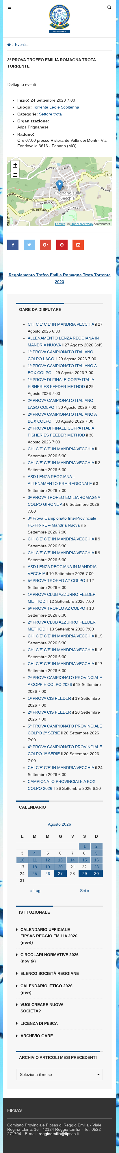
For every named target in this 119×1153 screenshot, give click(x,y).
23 (96, 867)
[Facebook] (12, 245)
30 (96, 873)
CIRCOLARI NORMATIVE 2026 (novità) (50, 957)
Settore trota (50, 114)
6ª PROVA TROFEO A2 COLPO (56, 608)
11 (35, 860)
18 (34, 867)
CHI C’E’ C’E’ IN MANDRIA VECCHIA (61, 324)
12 (47, 860)
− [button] (15, 173)
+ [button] (15, 164)
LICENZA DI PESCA (39, 1023)
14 (72, 860)
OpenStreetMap (81, 223)
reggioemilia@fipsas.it (59, 1133)
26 (47, 873)
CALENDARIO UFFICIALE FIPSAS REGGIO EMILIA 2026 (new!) (49, 936)
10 (22, 860)
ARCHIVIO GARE (37, 1035)
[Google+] (45, 245)
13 (60, 860)
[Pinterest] (62, 245)
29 (84, 873)
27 (60, 873)
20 (60, 867)
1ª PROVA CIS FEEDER (49, 698)
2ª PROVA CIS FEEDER (49, 712)
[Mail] (78, 245)
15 (84, 860)
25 (34, 873)
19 (47, 867)
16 (96, 860)
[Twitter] (29, 245)
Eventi (20, 44)
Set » (85, 890)
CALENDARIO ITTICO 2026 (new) (46, 989)
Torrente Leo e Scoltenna (56, 107)
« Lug (35, 890)
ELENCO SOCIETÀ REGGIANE (50, 973)
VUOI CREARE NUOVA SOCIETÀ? (42, 1007)
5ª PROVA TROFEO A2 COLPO (56, 580)
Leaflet (60, 223)
